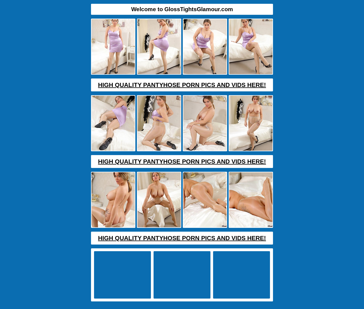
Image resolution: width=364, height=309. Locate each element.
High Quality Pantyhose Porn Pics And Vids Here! (182, 85)
